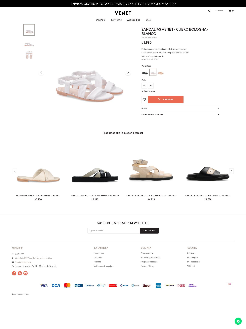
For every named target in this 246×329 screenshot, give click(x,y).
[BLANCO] (152, 72)
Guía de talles (148, 91)
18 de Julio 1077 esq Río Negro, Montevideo (33, 258)
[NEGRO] (145, 72)
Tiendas (97, 262)
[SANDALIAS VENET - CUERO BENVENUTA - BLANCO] (151, 166)
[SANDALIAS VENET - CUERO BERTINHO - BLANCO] (95, 166)
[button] (128, 72)
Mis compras (192, 257)
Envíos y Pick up (147, 266)
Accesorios (133, 20)
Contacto (98, 257)
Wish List (191, 266)
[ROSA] (160, 72)
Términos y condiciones (150, 257)
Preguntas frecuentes (149, 262)
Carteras (116, 20)
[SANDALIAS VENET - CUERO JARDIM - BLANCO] (208, 166)
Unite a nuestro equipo (103, 266)
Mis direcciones (193, 262)
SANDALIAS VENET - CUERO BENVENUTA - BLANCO (151, 195)
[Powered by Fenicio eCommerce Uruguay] (230, 294)
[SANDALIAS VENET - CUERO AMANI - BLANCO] (38, 166)
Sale (148, 20)
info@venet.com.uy (23, 262)
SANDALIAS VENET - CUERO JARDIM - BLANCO (207, 195)
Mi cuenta (191, 253)
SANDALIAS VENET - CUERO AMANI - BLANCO (38, 195)
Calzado (100, 20)
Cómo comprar (147, 253)
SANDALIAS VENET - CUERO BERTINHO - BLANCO (95, 195)
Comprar (167, 99)
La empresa (99, 253)
